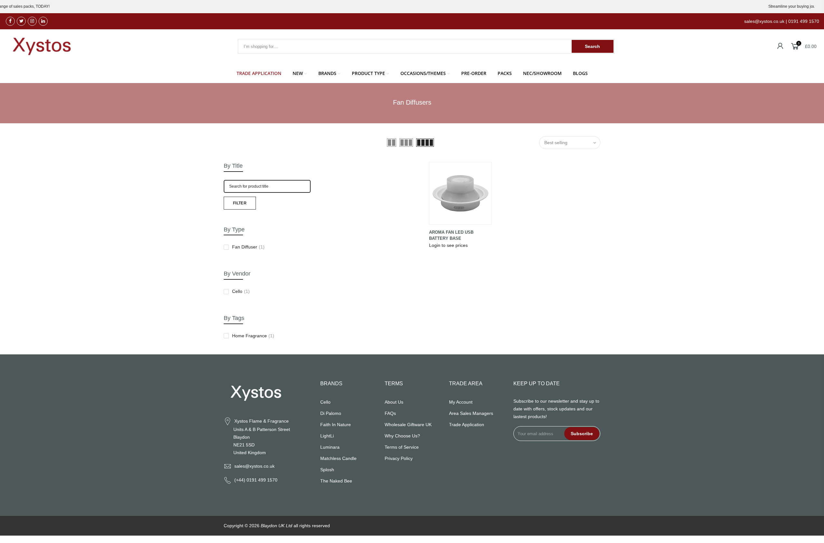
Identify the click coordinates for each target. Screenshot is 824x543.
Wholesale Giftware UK (408, 424)
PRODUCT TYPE (368, 73)
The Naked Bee (336, 480)
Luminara (330, 447)
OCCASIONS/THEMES (423, 73)
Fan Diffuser (248, 246)
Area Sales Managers (471, 413)
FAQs (390, 413)
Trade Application (466, 424)
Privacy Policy (399, 458)
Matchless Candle (338, 458)
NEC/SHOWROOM (542, 73)
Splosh (327, 469)
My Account (461, 402)
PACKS (505, 73)
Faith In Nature (335, 424)
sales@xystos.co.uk (254, 466)
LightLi (327, 435)
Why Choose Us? (402, 435)
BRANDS (327, 73)
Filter (240, 203)
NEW (298, 73)
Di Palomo (330, 413)
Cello (241, 291)
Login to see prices (448, 245)
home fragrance (253, 335)
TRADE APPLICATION (259, 73)
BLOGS (580, 73)
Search (592, 46)
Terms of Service (402, 447)
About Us (394, 402)
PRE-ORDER (473, 73)
